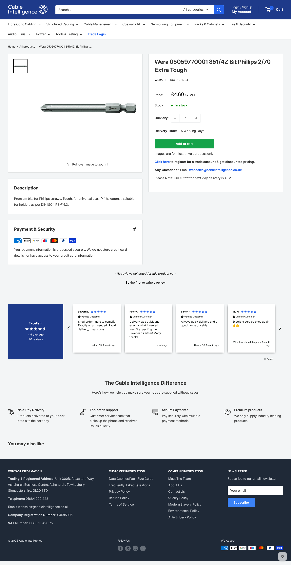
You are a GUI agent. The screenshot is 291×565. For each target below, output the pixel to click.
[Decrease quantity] (175, 118)
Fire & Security (240, 24)
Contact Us (176, 491)
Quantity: (162, 118)
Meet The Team (179, 479)
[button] (145, 282)
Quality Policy (178, 498)
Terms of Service (121, 504)
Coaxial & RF (131, 24)
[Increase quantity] (196, 118)
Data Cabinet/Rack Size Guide (131, 479)
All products (27, 46)
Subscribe (241, 502)
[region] (174, 328)
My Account (241, 12)
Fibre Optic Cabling (22, 24)
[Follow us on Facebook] (120, 548)
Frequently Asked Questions (129, 485)
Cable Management (98, 24)
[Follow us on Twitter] (128, 548)
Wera (159, 80)
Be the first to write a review (145, 282)
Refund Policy (119, 498)
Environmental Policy (183, 511)
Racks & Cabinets (207, 24)
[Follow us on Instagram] (135, 548)
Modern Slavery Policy (185, 504)
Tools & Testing (66, 34)
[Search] (219, 9)
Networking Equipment (167, 24)
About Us (175, 485)
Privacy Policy (119, 491)
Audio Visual (17, 34)
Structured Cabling (60, 24)
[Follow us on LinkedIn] (143, 548)
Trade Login (97, 34)
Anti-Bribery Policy (182, 517)
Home (11, 46)
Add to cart (184, 144)
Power (41, 34)
